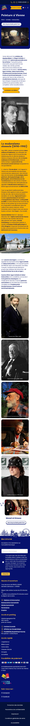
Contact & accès (9, 626)
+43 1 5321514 (12, 2)
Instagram (6, 693)
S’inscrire (6, 574)
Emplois (4, 610)
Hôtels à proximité (7, 605)
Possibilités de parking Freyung (14, 632)
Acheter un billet (16, 7)
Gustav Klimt (7, 58)
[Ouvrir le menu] (28, 8)
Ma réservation (28, 2)
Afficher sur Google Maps (12, 629)
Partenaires (5, 608)
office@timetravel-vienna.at (14, 2)
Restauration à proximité (10, 603)
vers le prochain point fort (11, 24)
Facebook (6, 697)
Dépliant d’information (12, 600)
